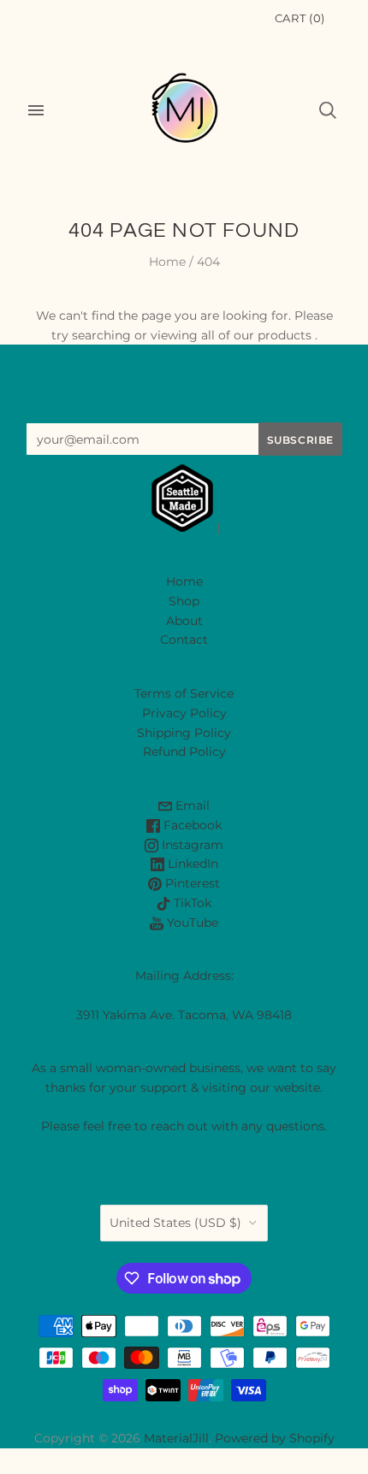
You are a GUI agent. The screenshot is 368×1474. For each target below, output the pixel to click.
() (300, 18)
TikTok (190, 903)
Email (191, 805)
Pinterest (191, 883)
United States (175, 1222)
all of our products (256, 335)
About (184, 620)
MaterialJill (176, 1438)
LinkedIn (191, 863)
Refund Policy (184, 751)
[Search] (327, 110)
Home (167, 261)
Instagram (190, 844)
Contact (184, 639)
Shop (184, 601)
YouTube (190, 922)
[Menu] (36, 110)
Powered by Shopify (275, 1438)
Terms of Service (184, 693)
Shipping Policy (184, 732)
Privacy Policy (184, 713)
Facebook (191, 825)
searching (101, 335)
